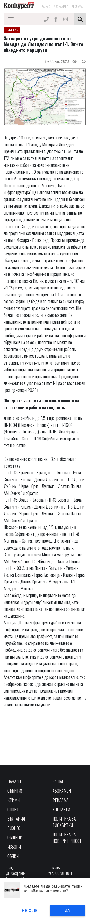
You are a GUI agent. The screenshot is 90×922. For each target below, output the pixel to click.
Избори (14, 847)
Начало (14, 781)
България (16, 819)
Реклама (77, 6)
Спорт (13, 809)
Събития (15, 791)
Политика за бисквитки (64, 822)
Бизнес (13, 828)
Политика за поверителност (67, 837)
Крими (13, 800)
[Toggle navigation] (10, 19)
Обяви (13, 856)
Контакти (61, 809)
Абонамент (61, 6)
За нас (46, 6)
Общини (14, 837)
